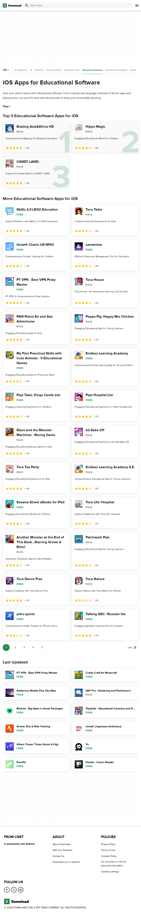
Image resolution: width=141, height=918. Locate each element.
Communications (54, 70)
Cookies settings (110, 871)
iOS (5, 69)
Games (133, 70)
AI (31, 70)
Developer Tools (72, 70)
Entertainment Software (116, 70)
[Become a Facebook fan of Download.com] (7, 890)
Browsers (39, 70)
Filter (6, 106)
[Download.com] (12, 5)
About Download (61, 844)
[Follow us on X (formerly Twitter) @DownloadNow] (14, 890)
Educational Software (93, 70)
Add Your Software (62, 850)
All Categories (20, 70)
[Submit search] (27, 5)
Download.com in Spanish (66, 862)
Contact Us (58, 856)
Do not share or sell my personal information (113, 863)
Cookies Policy (109, 856)
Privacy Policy (108, 844)
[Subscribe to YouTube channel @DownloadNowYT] (20, 890)
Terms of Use (108, 850)
